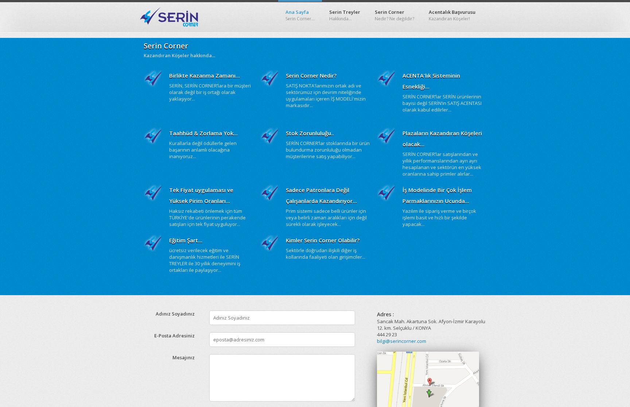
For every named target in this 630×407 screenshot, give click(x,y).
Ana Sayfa (300, 15)
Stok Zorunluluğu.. (310, 133)
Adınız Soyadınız (175, 313)
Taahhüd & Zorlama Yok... (203, 133)
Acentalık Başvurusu (452, 15)
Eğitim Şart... (185, 240)
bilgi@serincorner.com (401, 341)
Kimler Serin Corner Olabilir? (322, 240)
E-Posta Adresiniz (174, 335)
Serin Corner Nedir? (311, 75)
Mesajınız (183, 357)
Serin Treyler (344, 15)
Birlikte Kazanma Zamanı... (204, 75)
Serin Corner (394, 15)
